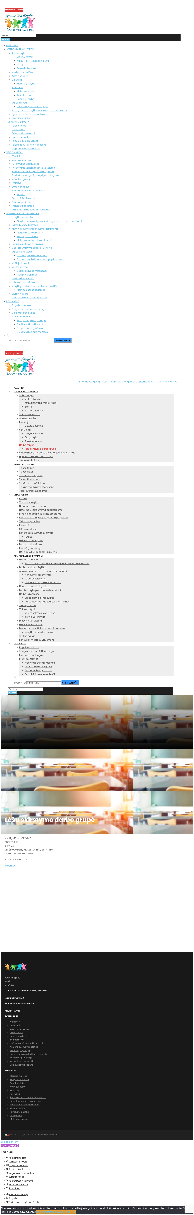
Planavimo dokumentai (30, 232)
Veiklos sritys (16, 1032)
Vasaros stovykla (21, 160)
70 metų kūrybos (26, 68)
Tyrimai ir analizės (22, 137)
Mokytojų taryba (26, 83)
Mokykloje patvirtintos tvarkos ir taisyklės (34, 286)
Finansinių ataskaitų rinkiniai (27, 244)
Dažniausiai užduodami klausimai (31, 209)
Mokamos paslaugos (23, 312)
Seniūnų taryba (25, 99)
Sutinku (40, 1212)
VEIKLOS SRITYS (14, 152)
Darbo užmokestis (22, 251)
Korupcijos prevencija (14, 6)
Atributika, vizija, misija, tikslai (33, 60)
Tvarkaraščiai (17, 1039)
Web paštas (16, 1115)
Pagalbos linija (17, 1083)
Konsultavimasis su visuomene (29, 297)
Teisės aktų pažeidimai (25, 141)
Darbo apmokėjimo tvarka (32, 255)
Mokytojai (17, 79)
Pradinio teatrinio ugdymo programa (33, 171)
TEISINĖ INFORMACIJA (17, 121)
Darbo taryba (19, 102)
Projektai (16, 183)
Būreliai (16, 156)
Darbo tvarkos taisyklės (25, 225)
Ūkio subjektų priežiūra (21, 1064)
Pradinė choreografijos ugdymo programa (36, 175)
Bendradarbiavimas (23, 202)
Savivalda (17, 87)
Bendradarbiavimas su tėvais (28, 190)
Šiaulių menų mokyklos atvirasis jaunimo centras (39, 110)
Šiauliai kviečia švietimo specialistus (28, 1097)
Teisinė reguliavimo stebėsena (29, 144)
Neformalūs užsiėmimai (25, 164)
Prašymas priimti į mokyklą (32, 320)
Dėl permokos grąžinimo (30, 328)
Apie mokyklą (19, 53)
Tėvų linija (15, 1090)
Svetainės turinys (21, 118)
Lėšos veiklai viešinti (23, 278)
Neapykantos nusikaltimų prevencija (29, 1054)
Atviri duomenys (18, 1086)
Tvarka (21, 194)
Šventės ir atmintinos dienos (24, 1104)
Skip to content (9, 1141)
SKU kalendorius (20, 186)
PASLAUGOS (12, 301)
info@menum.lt (12, 1010)
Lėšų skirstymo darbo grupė (32, 106)
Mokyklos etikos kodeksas (31, 290)
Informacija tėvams (14, 9)
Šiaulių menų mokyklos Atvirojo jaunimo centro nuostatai (49, 221)
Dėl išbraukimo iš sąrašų (30, 324)
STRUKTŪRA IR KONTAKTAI (20, 49)
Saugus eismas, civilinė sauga (29, 309)
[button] (7, 335)
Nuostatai (15, 1025)
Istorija (20, 64)
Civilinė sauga (20, 293)
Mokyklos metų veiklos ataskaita (35, 240)
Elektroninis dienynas (23, 198)
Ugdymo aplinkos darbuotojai (28, 114)
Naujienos (15, 1021)
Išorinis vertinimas (27, 274)
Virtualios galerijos (22, 179)
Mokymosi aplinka (19, 1119)
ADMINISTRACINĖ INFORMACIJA (22, 213)
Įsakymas (10, 865)
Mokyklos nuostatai (22, 217)
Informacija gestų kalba (93, 381)
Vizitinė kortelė (25, 57)
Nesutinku (49, 1212)
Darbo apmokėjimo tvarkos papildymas (39, 259)
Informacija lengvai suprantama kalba (131, 381)
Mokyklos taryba (26, 91)
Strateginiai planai (27, 236)
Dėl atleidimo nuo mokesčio (33, 332)
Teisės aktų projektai (23, 133)
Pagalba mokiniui (21, 305)
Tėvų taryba (24, 95)
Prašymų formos (21, 316)
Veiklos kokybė (20, 267)
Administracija (20, 76)
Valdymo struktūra (22, 72)
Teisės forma (19, 125)
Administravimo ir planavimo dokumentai (35, 228)
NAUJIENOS (12, 45)
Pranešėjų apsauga (23, 205)
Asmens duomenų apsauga (24, 1046)
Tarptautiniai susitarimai (26, 148)
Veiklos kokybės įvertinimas (32, 270)
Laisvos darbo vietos (23, 282)
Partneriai (15, 1093)
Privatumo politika (19, 1111)
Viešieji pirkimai (20, 263)
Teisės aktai (18, 129)
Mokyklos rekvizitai (19, 1079)
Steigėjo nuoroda (18, 1076)
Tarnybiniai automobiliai (22, 1061)
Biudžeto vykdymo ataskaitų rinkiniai (32, 247)
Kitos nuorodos (17, 1108)
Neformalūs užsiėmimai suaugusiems (33, 167)
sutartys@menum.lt (14, 997)
